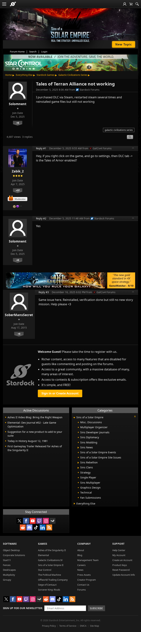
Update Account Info (123, 574)
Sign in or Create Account (60, 393)
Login (44, 51)
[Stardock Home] (13, 4)
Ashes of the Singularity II (52, 550)
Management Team (88, 560)
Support (118, 543)
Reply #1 (41, 148)
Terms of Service (67, 625)
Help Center (118, 550)
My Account (118, 555)
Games (42, 543)
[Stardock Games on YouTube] (32, 521)
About (80, 550)
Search (33, 51)
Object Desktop (11, 550)
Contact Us (83, 584)
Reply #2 (41, 218)
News (80, 569)
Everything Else (24, 75)
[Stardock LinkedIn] (42, 527)
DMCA (83, 625)
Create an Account (122, 560)
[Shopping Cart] (131, 4)
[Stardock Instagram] (46, 521)
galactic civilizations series (119, 130)
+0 (17, 122)
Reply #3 (44, 292)
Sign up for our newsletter (22, 608)
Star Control (44, 569)
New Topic (123, 44)
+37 (18, 190)
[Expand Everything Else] (74, 503)
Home (8, 75)
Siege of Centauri (47, 584)
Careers (81, 565)
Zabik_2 (18, 171)
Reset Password (121, 569)
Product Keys (119, 565)
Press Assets (84, 574)
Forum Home (17, 51)
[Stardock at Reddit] (22, 527)
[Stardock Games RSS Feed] (49, 527)
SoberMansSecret (19, 315)
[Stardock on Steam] (52, 521)
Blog (79, 555)
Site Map (94, 625)
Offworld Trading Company (53, 579)
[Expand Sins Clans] (78, 468)
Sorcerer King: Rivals (49, 589)
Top (133, 148)
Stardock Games (45, 75)
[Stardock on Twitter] (19, 521)
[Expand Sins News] (78, 448)
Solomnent (17, 104)
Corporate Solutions (14, 555)
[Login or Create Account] (124, 4)
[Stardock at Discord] (29, 527)
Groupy (7, 579)
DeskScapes (9, 569)
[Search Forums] (137, 4)
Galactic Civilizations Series (72, 75)
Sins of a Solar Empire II (50, 565)
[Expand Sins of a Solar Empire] (74, 417)
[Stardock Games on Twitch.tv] (39, 521)
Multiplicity (9, 574)
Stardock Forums (89, 89)
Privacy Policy (49, 625)
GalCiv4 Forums (102, 148)
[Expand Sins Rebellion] (78, 463)
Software (10, 543)
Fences (6, 565)
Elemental (43, 555)
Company (84, 543)
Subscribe (96, 608)
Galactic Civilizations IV (50, 560)
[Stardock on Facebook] (26, 521)
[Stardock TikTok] (36, 527)
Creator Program (86, 579)
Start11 (7, 560)
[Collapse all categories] (135, 416)
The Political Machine (49, 574)
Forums (81, 589)
